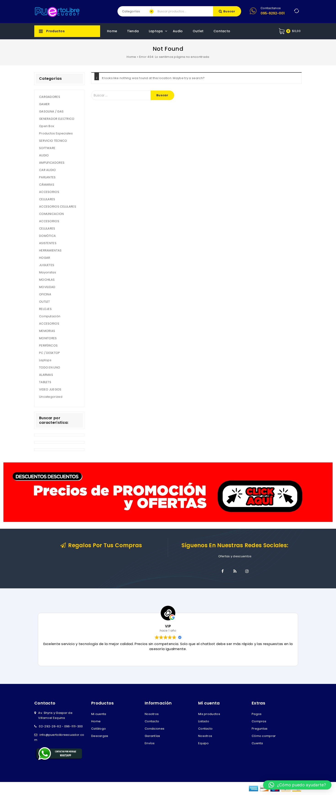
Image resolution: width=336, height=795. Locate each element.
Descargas (99, 736)
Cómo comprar (264, 736)
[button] (297, 785)
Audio (178, 31)
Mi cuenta (98, 714)
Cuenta (257, 743)
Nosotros (152, 714)
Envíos (150, 743)
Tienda (133, 31)
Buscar (229, 11)
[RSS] (235, 571)
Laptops (156, 31)
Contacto (221, 31)
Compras (259, 721)
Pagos (257, 714)
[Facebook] (222, 571)
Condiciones (154, 728)
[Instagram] (247, 571)
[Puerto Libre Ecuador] (57, 11)
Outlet (198, 31)
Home (112, 31)
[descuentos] (168, 492)
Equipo (203, 743)
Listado (203, 721)
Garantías (152, 736)
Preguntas (260, 728)
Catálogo (98, 728)
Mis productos (209, 714)
